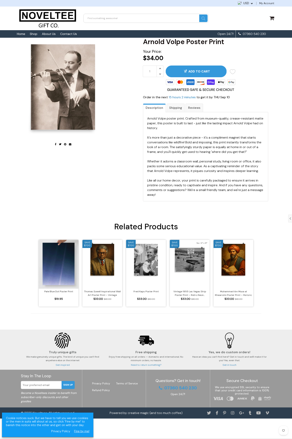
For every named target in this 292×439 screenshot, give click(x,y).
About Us (49, 34)
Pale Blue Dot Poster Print (58, 291)
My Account (266, 3)
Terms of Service (127, 383)
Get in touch (229, 365)
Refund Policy (101, 390)
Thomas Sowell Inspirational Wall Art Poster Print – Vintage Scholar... (102, 293)
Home (21, 34)
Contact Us (68, 34)
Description (154, 108)
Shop (33, 34)
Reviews (194, 108)
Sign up (68, 384)
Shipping (175, 108)
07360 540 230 (254, 34)
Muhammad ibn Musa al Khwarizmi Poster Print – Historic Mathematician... (233, 293)
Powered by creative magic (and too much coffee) (146, 413)
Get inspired (63, 365)
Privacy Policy (101, 383)
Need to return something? (146, 365)
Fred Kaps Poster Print (146, 291)
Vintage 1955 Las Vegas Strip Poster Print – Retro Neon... (189, 293)
